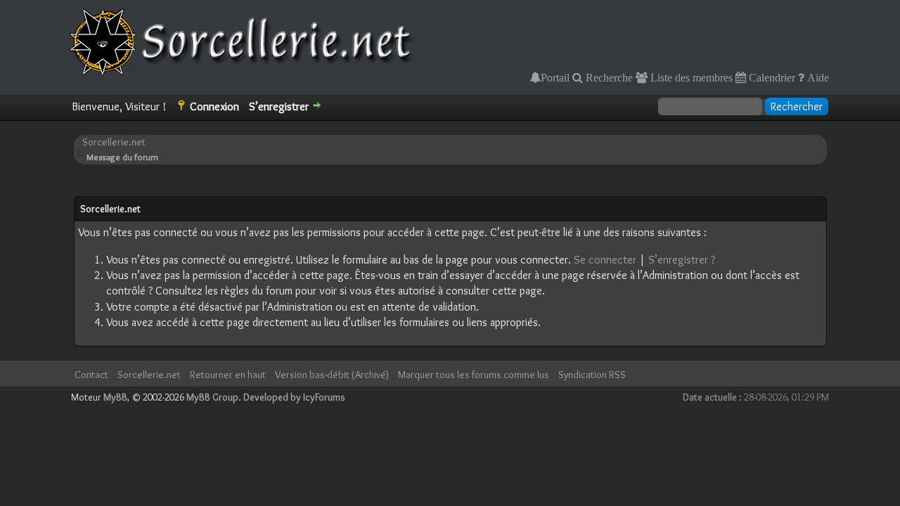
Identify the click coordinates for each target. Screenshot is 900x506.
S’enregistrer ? (681, 259)
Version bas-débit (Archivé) (332, 374)
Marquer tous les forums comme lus (473, 374)
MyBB (115, 397)
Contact (91, 374)
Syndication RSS (592, 374)
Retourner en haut (228, 374)
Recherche (608, 77)
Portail (555, 77)
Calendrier (770, 77)
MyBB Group (212, 397)
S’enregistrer (279, 106)
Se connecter (605, 259)
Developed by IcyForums (294, 397)
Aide (816, 77)
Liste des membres (690, 77)
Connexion (214, 106)
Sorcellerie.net (114, 142)
